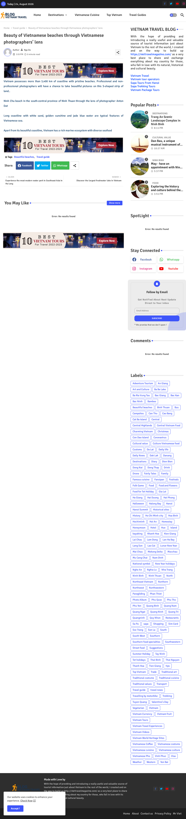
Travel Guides (137, 15)
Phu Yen (137, 605)
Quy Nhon (155, 617)
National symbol (141, 563)
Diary (154, 461)
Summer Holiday (141, 653)
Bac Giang (160, 395)
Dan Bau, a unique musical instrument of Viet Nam (165, 143)
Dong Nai (138, 467)
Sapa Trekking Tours (143, 86)
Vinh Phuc (160, 756)
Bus (177, 407)
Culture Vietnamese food (166, 443)
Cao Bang (167, 413)
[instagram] (183, 3)
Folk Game (138, 485)
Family (164, 473)
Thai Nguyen (172, 659)
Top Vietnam (114, 15)
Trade (154, 671)
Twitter (44, 165)
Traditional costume (143, 677)
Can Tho (153, 413)
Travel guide (19, 28)
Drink (167, 467)
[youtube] (177, 3)
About (135, 813)
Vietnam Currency (142, 714)
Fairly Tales (150, 473)
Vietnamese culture (169, 750)
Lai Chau (137, 539)
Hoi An (153, 521)
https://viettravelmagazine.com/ (151, 54)
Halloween (138, 503)
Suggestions (156, 647)
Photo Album (140, 599)
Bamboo (151, 401)
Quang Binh (152, 605)
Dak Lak (154, 455)
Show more (114, 202)
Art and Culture (141, 389)
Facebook (27, 165)
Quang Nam (170, 605)
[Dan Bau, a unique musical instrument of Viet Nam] (140, 143)
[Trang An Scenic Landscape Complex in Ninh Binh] (140, 119)
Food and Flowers (168, 485)
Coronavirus (159, 437)
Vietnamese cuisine (87, 15)
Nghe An (137, 569)
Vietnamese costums (169, 744)
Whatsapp (62, 165)
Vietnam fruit (164, 714)
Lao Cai (151, 545)
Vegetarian (138, 708)
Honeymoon (139, 527)
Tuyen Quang (140, 702)
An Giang (163, 383)
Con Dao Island (141, 437)
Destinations (56, 15)
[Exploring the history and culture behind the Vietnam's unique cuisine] (140, 189)
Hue (163, 527)
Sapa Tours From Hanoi (145, 83)
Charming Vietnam (143, 431)
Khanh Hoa (153, 533)
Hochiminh (139, 521)
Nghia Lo (152, 569)
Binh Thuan (163, 407)
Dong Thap (153, 467)
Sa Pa (136, 623)
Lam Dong (152, 539)
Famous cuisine (141, 479)
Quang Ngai (139, 611)
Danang (167, 455)
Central (155, 419)
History (136, 515)
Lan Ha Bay (169, 539)
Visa (173, 756)
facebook (146, 259)
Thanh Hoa (138, 665)
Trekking (167, 695)
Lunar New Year (168, 545)
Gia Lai (162, 491)
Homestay (167, 521)
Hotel (153, 527)
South (163, 629)
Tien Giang (155, 665)
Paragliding (139, 593)
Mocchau (172, 551)
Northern (163, 581)
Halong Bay (155, 503)
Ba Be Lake (160, 389)
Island (173, 527)
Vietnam (153, 708)
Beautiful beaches (24, 156)
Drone (136, 473)
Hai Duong (153, 497)
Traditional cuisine (169, 677)
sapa (145, 623)
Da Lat (150, 449)
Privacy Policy (163, 813)
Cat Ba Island (140, 419)
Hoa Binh (173, 515)
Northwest (138, 587)
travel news (156, 689)
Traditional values (142, 683)
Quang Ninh (156, 611)
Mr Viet (177, 813)
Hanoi (169, 503)
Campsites (138, 413)
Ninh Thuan (155, 575)
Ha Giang (137, 497)
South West (139, 635)
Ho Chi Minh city (154, 515)
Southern (155, 635)
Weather (137, 762)
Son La (151, 629)
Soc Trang (138, 629)
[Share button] (74, 165)
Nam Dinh (157, 557)
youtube (173, 269)
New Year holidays (165, 563)
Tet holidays (139, 659)
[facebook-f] (164, 3)
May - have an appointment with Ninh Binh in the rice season (166, 165)
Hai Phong (169, 497)
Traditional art (169, 671)
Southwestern (172, 641)
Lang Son (138, 545)
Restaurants (172, 617)
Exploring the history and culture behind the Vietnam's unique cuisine (166, 188)
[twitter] (171, 3)
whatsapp (173, 259)
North (169, 575)
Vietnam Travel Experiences (147, 726)
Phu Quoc (156, 599)
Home (37, 15)
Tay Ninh (160, 653)
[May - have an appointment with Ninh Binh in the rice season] (140, 166)
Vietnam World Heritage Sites (148, 738)
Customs (137, 449)
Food (151, 485)
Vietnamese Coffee (143, 744)
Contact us (147, 813)
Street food (139, 647)
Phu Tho (171, 599)
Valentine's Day (160, 702)
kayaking (137, 533)
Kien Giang (170, 533)
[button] (173, 15)
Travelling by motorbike (145, 695)
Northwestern (156, 587)
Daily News (139, 455)
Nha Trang (167, 569)
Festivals (174, 479)
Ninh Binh (138, 575)
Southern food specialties (146, 641)
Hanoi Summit (140, 509)
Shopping (158, 623)
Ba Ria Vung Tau (141, 395)
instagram (146, 269)
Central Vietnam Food (168, 425)
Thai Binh (155, 659)
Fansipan (159, 479)
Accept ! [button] (15, 808)
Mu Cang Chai (140, 557)
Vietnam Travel (140, 76)
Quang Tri (173, 611)
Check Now (26, 800)
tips (168, 665)
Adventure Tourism (143, 383)
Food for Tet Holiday (143, 491)
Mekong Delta (155, 551)
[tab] (37, 15)
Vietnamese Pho (141, 756)
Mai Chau (138, 551)
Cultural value (140, 443)
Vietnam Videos (141, 732)
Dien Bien (167, 461)
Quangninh (139, 617)
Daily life (163, 449)
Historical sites (161, 509)
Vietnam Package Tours (145, 90)
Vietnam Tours (140, 720)
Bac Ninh (138, 401)
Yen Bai (164, 762)
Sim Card (173, 623)
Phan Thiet (156, 593)
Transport (162, 683)
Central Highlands (142, 425)
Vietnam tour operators (145, 79)
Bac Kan (175, 395)
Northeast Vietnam (143, 581)
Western (151, 762)
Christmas (163, 431)
